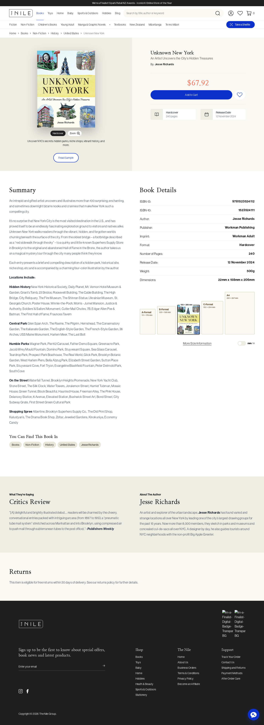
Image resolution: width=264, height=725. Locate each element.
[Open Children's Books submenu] (58, 24)
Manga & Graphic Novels (92, 24)
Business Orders (187, 667)
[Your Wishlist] (240, 13)
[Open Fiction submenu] (18, 24)
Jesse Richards (164, 64)
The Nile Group (47, 713)
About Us (183, 662)
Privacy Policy (185, 678)
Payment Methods (231, 673)
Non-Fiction (27, 24)
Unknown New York (93, 33)
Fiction (13, 24)
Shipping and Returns (233, 667)
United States (71, 33)
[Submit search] (219, 13)
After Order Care (230, 678)
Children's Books (47, 24)
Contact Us (227, 662)
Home (12, 33)
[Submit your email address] (101, 666)
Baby (138, 667)
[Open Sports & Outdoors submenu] (99, 13)
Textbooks (120, 24)
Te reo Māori (172, 24)
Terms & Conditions (188, 673)
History (55, 33)
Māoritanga (155, 24)
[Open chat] (253, 714)
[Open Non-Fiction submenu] (35, 24)
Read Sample (65, 157)
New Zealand (137, 24)
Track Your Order (230, 656)
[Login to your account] (231, 13)
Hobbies (140, 678)
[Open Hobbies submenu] (112, 13)
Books (24, 33)
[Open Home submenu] (64, 13)
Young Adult (67, 24)
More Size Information (197, 343)
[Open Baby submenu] (74, 13)
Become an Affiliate (189, 684)
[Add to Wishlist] (239, 94)
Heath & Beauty (144, 684)
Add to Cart (191, 94)
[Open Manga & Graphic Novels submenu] (107, 24)
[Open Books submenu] (44, 13)
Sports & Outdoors (145, 689)
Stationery (141, 694)
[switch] (242, 343)
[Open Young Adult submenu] (75, 24)
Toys (138, 662)
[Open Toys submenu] (54, 13)
